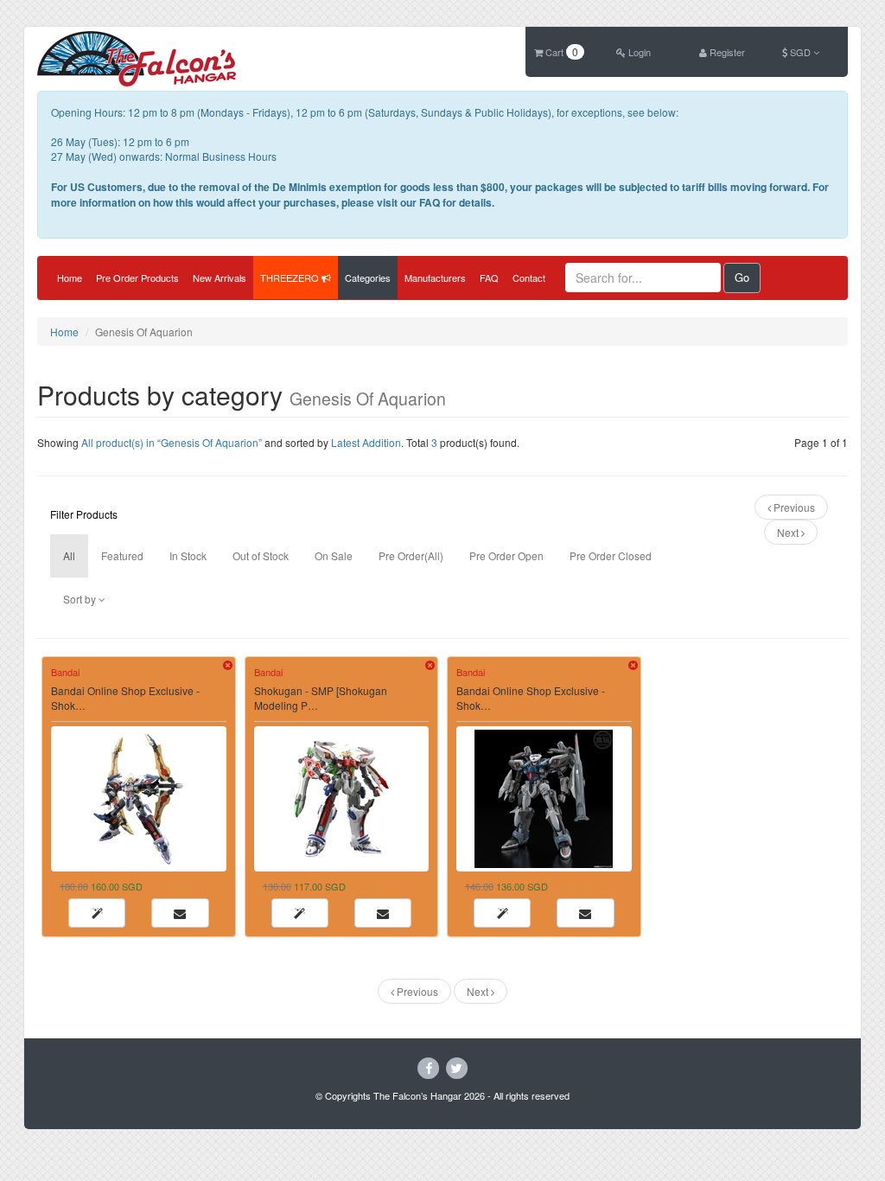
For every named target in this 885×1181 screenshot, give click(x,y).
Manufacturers (435, 277)
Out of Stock (260, 555)
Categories (368, 277)
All (69, 555)
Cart (560, 52)
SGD (800, 52)
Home (69, 277)
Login (638, 52)
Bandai (65, 672)
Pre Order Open (506, 555)
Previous (793, 507)
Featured (122, 555)
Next (789, 532)
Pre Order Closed (611, 555)
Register (726, 52)
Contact (529, 277)
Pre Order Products (137, 277)
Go (742, 277)
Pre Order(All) (411, 555)
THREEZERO (291, 277)
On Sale (334, 555)
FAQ (489, 277)
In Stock (188, 555)
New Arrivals (219, 277)
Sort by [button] (81, 598)
